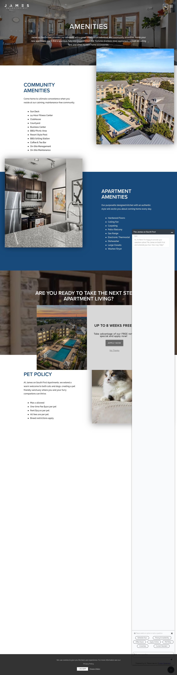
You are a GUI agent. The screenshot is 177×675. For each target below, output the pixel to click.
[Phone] (165, 6)
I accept (82, 669)
